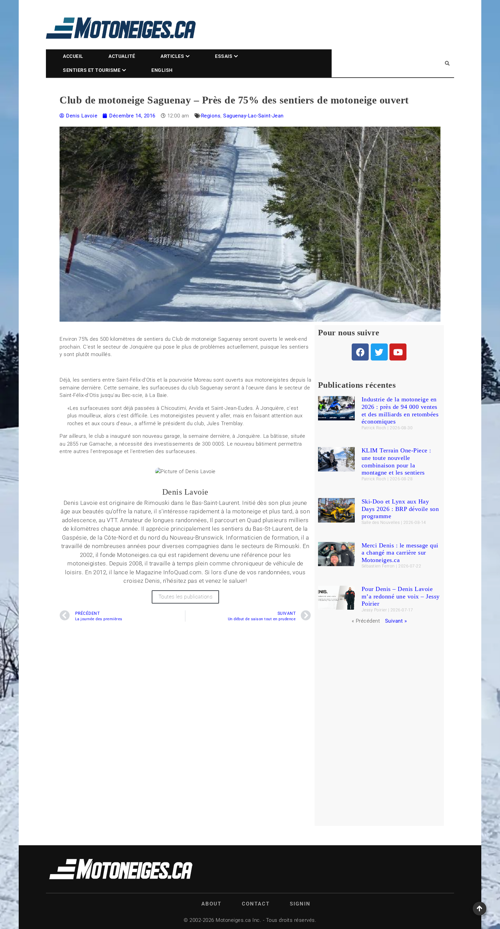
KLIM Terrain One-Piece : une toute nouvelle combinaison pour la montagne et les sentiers (396, 461)
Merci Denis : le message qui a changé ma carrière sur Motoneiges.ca (400, 552)
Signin (300, 904)
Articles (172, 56)
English (162, 70)
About (211, 904)
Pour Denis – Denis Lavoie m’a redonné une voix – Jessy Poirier (401, 596)
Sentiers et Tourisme (91, 70)
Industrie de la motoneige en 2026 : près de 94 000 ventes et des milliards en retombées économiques (400, 410)
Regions (211, 116)
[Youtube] (397, 352)
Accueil (73, 56)
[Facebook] (360, 352)
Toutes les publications (186, 597)
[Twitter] (379, 352)
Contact (256, 904)
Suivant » (396, 621)
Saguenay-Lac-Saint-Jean (253, 116)
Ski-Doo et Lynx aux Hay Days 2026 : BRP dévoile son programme (400, 508)
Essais (223, 56)
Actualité (122, 56)
